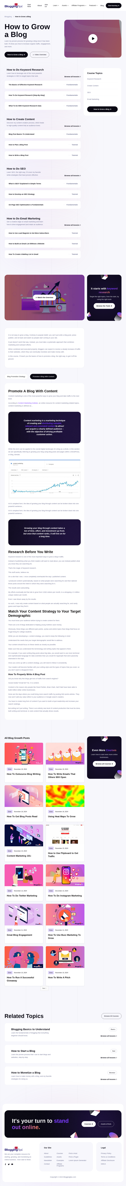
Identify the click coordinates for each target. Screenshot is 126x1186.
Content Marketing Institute (28, 403)
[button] (56, 5)
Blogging (8, 16)
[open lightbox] (92, 38)
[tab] (16, 376)
